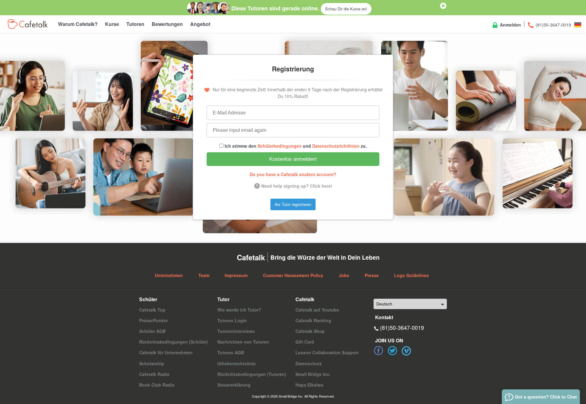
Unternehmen (169, 275)
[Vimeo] (406, 350)
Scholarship (151, 363)
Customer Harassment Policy (293, 275)
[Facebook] (378, 350)
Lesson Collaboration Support (327, 352)
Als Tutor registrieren (293, 204)
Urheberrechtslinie (236, 363)
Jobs (344, 275)
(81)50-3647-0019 (552, 25)
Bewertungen (167, 23)
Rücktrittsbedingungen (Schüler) (173, 342)
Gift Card (304, 342)
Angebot (200, 23)
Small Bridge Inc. (313, 374)
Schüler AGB (152, 331)
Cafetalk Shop (310, 331)
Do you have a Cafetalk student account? (293, 174)
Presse (372, 275)
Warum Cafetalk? (78, 23)
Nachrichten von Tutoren (243, 342)
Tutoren (135, 23)
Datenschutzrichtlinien (336, 146)
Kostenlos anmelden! (293, 159)
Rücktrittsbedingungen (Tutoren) (251, 374)
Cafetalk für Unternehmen (166, 352)
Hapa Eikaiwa (309, 385)
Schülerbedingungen (280, 146)
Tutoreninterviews (236, 331)
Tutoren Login (232, 320)
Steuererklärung (234, 385)
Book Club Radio (157, 385)
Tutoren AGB (230, 352)
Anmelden (510, 25)
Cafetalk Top (152, 310)
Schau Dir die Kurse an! (346, 9)
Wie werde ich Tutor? (239, 310)
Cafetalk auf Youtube (317, 310)
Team (203, 275)
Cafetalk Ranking (313, 320)
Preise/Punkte (153, 320)
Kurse (112, 23)
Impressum (236, 275)
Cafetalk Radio (154, 374)
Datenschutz (308, 363)
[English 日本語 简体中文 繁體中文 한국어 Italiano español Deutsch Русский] (410, 304)
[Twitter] (392, 350)
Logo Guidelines (411, 275)
